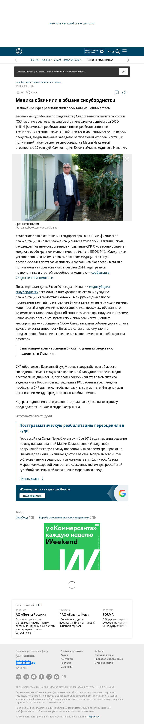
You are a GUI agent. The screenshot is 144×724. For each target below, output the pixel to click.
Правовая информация (108, 659)
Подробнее (93, 716)
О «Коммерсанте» (72, 651)
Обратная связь (104, 655)
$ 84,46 (35, 59)
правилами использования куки (69, 71)
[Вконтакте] (26, 677)
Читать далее (30, 478)
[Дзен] (34, 677)
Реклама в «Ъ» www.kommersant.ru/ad (72, 23)
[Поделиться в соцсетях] (124, 92)
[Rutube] (49, 677)
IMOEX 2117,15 (71, 59)
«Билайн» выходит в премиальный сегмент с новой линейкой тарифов (77, 622)
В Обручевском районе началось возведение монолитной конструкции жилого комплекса (122, 622)
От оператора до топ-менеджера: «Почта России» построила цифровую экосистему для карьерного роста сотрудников (35, 625)
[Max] (56, 677)
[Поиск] (118, 51)
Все (40, 605)
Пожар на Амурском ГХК (100, 59)
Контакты (67, 659)
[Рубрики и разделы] (124, 51)
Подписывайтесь (32, 495)
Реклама (66, 662)
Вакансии (66, 666)
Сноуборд (22, 517)
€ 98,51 (46, 59)
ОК (123, 72)
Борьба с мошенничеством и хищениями (38, 82)
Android (99, 651)
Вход (111, 51)
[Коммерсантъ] (19, 51)
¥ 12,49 (58, 59)
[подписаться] (32, 517)
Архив (64, 655)
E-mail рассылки (104, 662)
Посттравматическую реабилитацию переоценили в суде (72, 427)
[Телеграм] (18, 677)
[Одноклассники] (41, 677)
